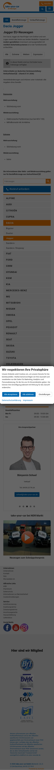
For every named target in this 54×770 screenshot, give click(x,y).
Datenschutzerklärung (11, 400)
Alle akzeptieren (10, 394)
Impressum (28, 400)
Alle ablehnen (28, 394)
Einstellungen (44, 394)
